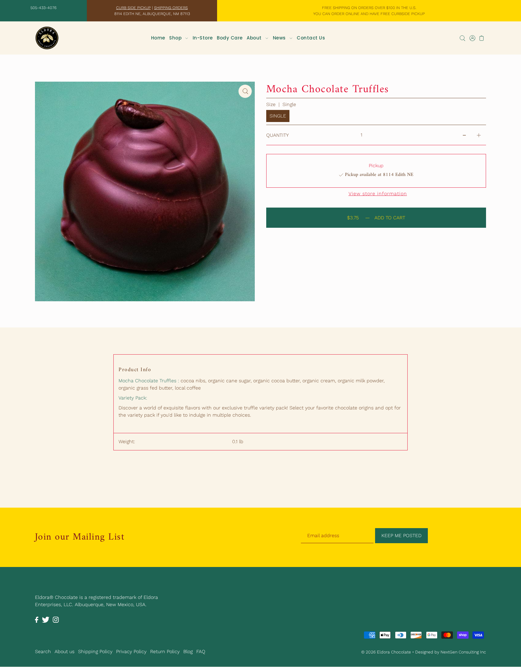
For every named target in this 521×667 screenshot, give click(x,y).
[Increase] (479, 135)
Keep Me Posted (401, 535)
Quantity (277, 135)
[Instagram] (56, 619)
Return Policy (165, 651)
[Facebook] (36, 619)
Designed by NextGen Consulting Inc (450, 652)
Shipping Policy (95, 651)
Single (278, 116)
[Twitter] (45, 619)
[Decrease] (464, 135)
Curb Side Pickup (133, 7)
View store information (378, 193)
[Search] (463, 38)
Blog (188, 651)
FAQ (200, 651)
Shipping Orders (171, 7)
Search (43, 651)
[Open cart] (482, 38)
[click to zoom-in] (245, 91)
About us (64, 651)
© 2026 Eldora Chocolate (386, 652)
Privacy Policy (131, 651)
